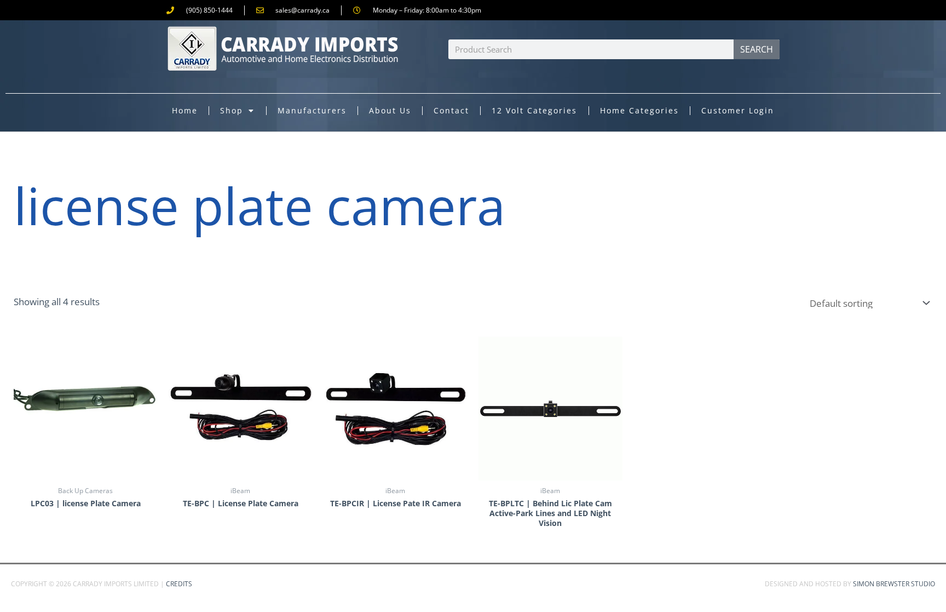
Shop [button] (231, 110)
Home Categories (639, 110)
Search (756, 49)
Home (185, 110)
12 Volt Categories (534, 110)
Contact (451, 110)
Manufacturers (312, 110)
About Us (390, 110)
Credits (179, 583)
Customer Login (737, 110)
